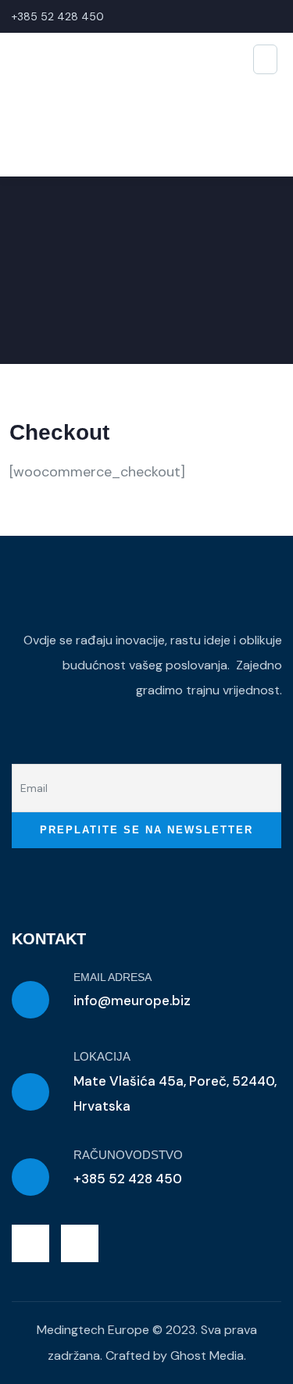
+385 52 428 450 (58, 16)
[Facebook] (30, 1243)
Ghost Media (207, 1355)
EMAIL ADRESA (112, 977)
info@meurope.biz (132, 1000)
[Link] (79, 1243)
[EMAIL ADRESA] (30, 999)
